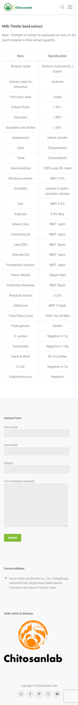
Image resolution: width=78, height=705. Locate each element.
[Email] (21, 694)
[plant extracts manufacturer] (18, 7)
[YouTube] (57, 694)
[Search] (62, 7)
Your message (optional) (19, 481)
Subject (8, 463)
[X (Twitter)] (48, 694)
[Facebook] (30, 694)
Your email (10, 445)
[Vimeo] (39, 694)
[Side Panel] (70, 7)
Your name (10, 427)
